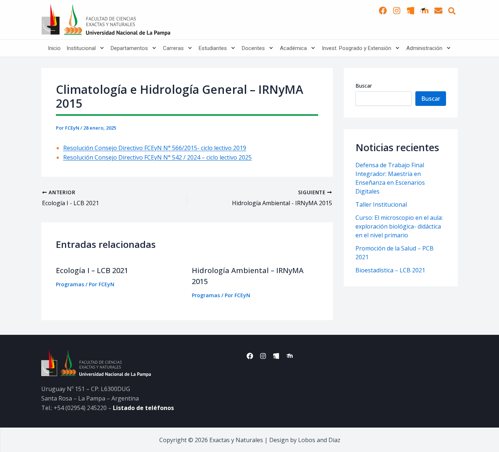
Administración (424, 48)
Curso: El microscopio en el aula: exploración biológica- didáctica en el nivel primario (399, 226)
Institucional (81, 48)
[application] (100, 48)
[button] (451, 11)
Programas (70, 284)
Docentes (253, 48)
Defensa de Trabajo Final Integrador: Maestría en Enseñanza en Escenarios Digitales (390, 178)
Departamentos (129, 48)
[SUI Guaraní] (411, 11)
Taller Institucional (381, 204)
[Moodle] (424, 11)
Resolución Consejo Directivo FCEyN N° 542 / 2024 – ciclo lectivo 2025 (157, 157)
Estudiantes (213, 48)
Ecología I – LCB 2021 (92, 270)
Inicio (54, 48)
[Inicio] (105, 20)
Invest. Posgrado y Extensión (356, 48)
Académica (293, 48)
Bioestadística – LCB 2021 (390, 270)
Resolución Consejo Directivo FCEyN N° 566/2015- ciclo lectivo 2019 (154, 148)
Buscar (363, 85)
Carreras (173, 48)
